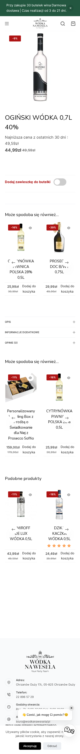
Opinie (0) (11, 342)
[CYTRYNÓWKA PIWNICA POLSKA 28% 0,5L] (21, 237)
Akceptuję (30, 746)
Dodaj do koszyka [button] (57, 7)
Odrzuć (52, 746)
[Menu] (7, 24)
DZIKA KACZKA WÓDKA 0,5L (58, 533)
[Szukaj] (63, 23)
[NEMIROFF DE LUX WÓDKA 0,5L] (20, 504)
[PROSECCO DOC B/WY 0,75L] (59, 237)
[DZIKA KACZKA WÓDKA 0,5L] (58, 504)
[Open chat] (69, 730)
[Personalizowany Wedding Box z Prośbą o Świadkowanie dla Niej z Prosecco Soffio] (21, 387)
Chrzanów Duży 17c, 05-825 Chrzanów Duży (45, 684)
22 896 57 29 (25, 697)
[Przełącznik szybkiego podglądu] (30, 228)
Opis (8, 321)
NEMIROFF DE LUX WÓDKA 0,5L (20, 533)
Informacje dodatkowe (22, 332)
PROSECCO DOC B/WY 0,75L (59, 267)
